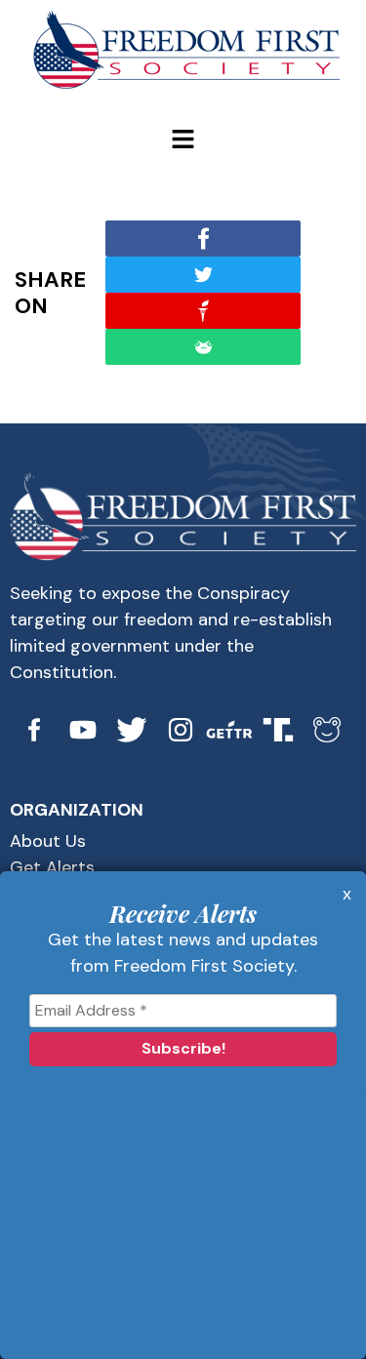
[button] (182, 140)
